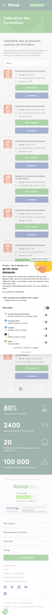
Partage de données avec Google (15, 300)
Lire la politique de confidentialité (13, 292)
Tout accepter (26, 352)
